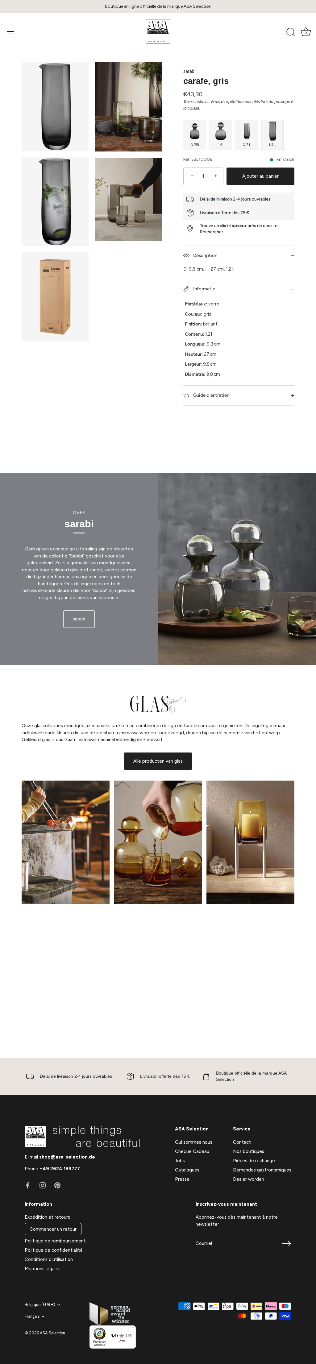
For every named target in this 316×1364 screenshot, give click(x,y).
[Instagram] (43, 1185)
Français (32, 1316)
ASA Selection (52, 1333)
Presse (182, 1179)
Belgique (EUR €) (40, 1304)
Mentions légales (42, 1268)
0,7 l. (247, 145)
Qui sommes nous (193, 1142)
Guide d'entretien (210, 395)
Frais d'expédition (227, 101)
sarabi (189, 71)
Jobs (180, 1160)
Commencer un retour (53, 1229)
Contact (242, 1142)
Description (204, 255)
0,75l (194, 145)
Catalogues (187, 1170)
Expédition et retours (47, 1217)
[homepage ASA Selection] (158, 31)
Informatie (203, 289)
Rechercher (211, 231)
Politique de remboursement (55, 1241)
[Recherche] (290, 32)
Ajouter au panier (260, 176)
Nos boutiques (248, 1151)
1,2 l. (272, 145)
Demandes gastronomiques (262, 1170)
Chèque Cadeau (192, 1151)
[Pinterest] (57, 1185)
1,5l (220, 145)
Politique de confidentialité (54, 1250)
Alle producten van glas (158, 761)
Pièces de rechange (254, 1160)
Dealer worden (248, 1179)
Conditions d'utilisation (49, 1259)
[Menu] (11, 31)
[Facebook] (28, 1185)
